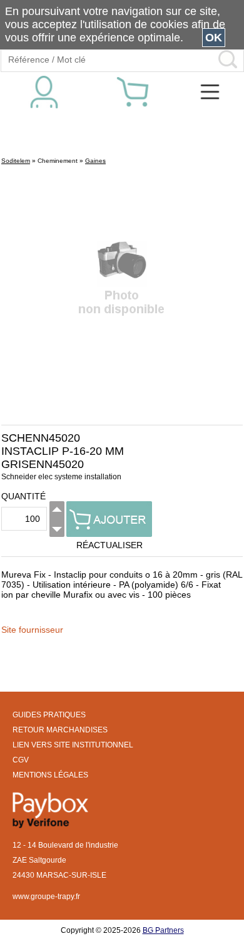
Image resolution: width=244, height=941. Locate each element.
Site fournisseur (32, 630)
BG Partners (163, 930)
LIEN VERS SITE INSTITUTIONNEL (73, 745)
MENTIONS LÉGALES (50, 775)
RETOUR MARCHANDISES (60, 729)
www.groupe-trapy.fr (46, 896)
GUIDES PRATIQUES (49, 714)
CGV (21, 760)
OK (213, 37)
